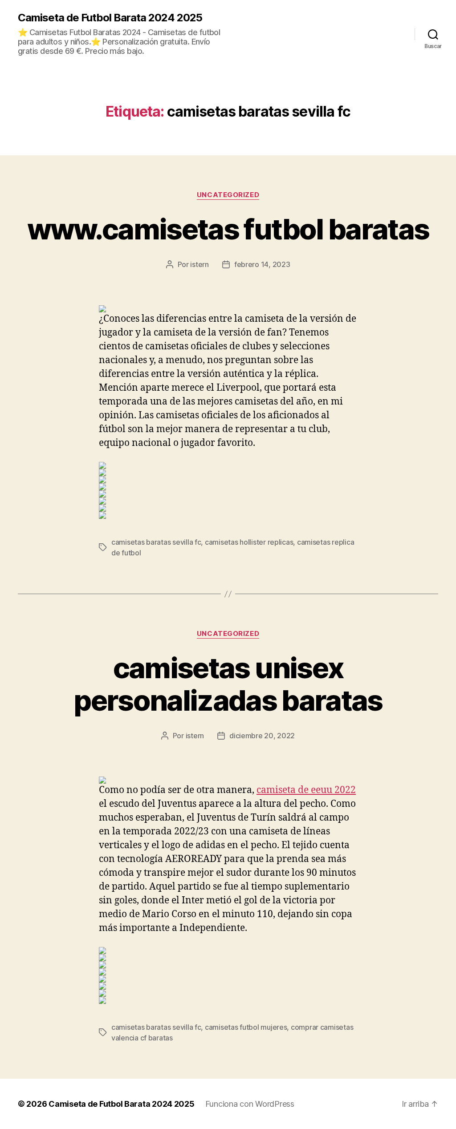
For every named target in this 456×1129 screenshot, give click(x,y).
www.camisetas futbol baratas (228, 229)
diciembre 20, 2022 (262, 735)
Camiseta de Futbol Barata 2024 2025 (110, 17)
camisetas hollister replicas (249, 542)
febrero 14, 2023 (262, 264)
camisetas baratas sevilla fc (156, 542)
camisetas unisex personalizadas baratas (227, 684)
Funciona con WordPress (249, 1104)
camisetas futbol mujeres (246, 1027)
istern (199, 264)
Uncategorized (228, 195)
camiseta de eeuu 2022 (306, 790)
